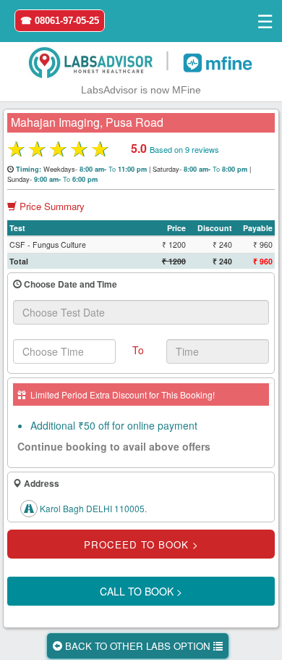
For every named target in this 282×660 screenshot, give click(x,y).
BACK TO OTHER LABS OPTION (137, 646)
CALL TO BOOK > (141, 591)
